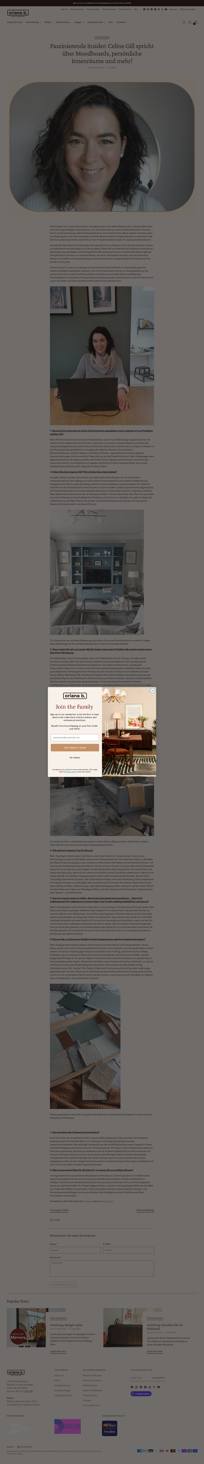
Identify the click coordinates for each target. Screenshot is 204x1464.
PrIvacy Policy (71, 772)
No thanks (75, 757)
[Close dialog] (152, 690)
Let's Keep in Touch (75, 747)
